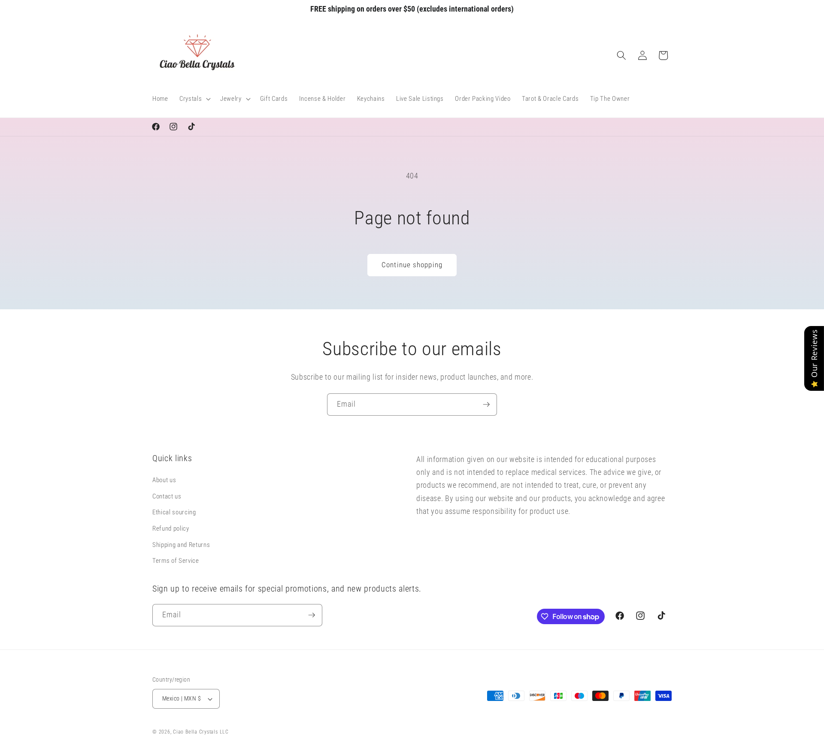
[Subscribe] (486, 404)
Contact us (167, 496)
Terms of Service (175, 561)
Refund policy (170, 529)
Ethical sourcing (174, 512)
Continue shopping (412, 265)
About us (164, 480)
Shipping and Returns (181, 545)
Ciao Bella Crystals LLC (201, 732)
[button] (194, 99)
